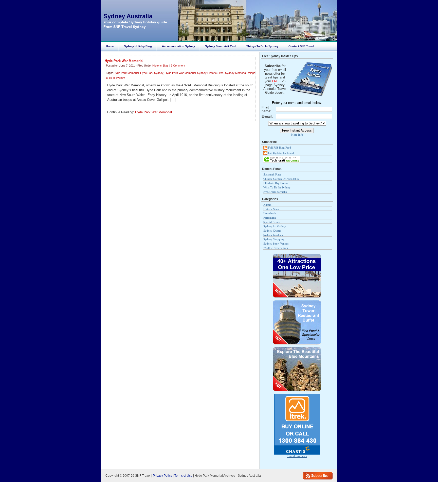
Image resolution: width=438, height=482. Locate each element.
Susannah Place (272, 174)
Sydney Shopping (273, 239)
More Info (297, 134)
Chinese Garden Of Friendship (281, 178)
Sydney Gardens (273, 234)
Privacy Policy (162, 475)
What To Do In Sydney (276, 187)
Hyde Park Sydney (151, 72)
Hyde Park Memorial (126, 72)
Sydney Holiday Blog (138, 46)
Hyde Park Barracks (275, 191)
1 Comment (178, 65)
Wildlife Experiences (275, 247)
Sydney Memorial (235, 72)
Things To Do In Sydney (262, 46)
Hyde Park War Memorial (124, 61)
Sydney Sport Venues (275, 243)
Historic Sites (160, 65)
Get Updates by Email (280, 152)
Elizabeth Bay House (275, 183)
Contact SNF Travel (301, 46)
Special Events (271, 221)
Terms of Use (183, 475)
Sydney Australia (127, 16)
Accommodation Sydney (178, 46)
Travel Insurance (297, 456)
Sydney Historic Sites (210, 72)
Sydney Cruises (272, 230)
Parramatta (269, 217)
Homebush (269, 213)
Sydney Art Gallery (274, 226)
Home (110, 46)
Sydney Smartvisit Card (220, 46)
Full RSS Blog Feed (279, 147)
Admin (267, 204)
